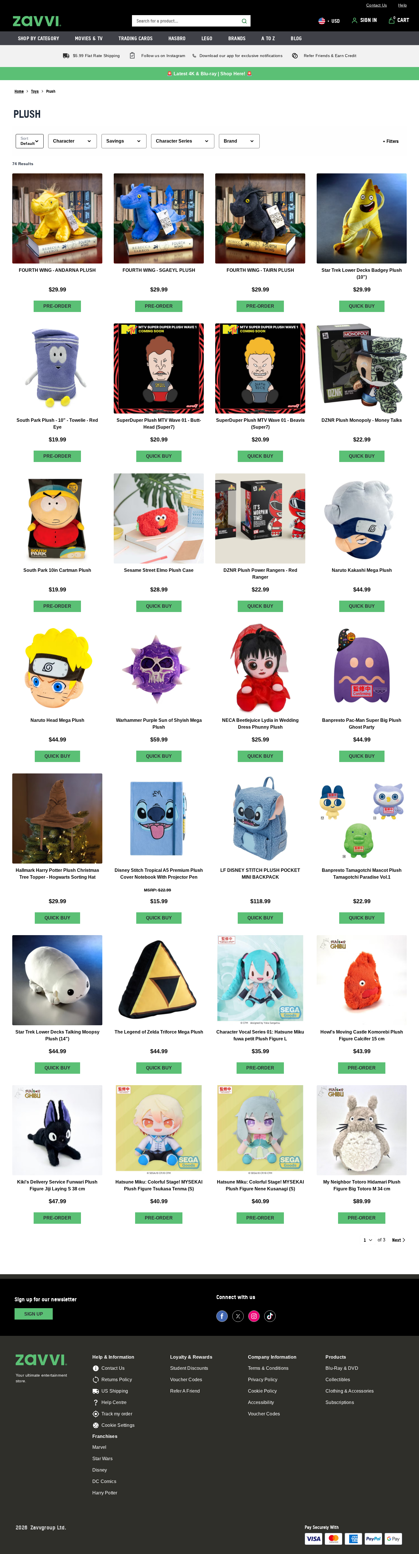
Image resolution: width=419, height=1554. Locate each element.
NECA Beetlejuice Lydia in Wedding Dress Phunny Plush (260, 724)
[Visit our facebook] (222, 1316)
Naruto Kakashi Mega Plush (362, 570)
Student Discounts (189, 1368)
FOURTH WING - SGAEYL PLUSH (159, 270)
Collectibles (338, 1379)
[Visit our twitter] (238, 1316)
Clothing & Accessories (350, 1391)
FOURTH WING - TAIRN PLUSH (260, 270)
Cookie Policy (262, 1391)
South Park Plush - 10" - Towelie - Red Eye (57, 423)
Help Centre (114, 1402)
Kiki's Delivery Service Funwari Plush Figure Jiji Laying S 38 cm (57, 1185)
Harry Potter (104, 1492)
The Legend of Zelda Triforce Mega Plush (159, 1031)
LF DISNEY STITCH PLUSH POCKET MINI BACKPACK (260, 874)
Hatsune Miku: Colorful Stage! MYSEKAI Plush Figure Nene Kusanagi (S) (260, 1185)
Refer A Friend (185, 1391)
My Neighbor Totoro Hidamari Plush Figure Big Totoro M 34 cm (361, 1185)
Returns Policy (116, 1379)
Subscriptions (340, 1402)
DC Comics (104, 1481)
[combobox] (191, 21)
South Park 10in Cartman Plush (57, 570)
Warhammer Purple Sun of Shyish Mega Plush (159, 724)
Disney (99, 1470)
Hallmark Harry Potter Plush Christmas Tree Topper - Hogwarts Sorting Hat (57, 874)
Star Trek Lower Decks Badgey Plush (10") (362, 273)
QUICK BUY (362, 306)
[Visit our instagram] (254, 1316)
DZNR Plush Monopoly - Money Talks (362, 420)
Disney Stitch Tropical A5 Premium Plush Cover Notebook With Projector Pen (159, 874)
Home (19, 91)
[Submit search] (244, 21)
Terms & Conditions (268, 1368)
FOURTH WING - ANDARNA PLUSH (57, 270)
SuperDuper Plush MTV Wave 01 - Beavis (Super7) (260, 423)
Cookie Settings (118, 1425)
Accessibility (261, 1402)
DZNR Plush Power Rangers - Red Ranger (260, 574)
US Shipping (114, 1391)
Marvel (99, 1447)
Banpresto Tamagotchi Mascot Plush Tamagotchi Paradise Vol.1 (362, 874)
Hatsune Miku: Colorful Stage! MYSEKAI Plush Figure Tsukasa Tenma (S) (158, 1185)
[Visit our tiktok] (270, 1316)
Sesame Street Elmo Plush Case (159, 570)
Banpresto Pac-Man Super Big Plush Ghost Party (361, 724)
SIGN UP (33, 1314)
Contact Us (113, 1368)
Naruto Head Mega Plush (57, 720)
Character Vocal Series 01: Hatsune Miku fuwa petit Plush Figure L (260, 1035)
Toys (35, 91)
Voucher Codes (186, 1379)
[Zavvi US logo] (37, 21)
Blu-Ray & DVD (342, 1368)
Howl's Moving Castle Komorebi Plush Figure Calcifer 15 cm (361, 1035)
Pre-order (57, 306)
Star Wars (102, 1458)
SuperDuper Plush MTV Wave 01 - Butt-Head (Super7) (159, 423)
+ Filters (391, 141)
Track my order (116, 1413)
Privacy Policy (263, 1379)
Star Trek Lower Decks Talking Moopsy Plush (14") (57, 1035)
